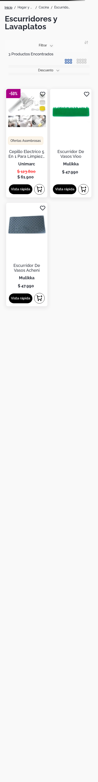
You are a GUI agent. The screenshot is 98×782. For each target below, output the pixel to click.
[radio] (68, 61)
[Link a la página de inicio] (8, 7)
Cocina (44, 7)
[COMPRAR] (39, 189)
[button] (20, 189)
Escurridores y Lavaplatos (62, 7)
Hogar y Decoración (26, 7)
